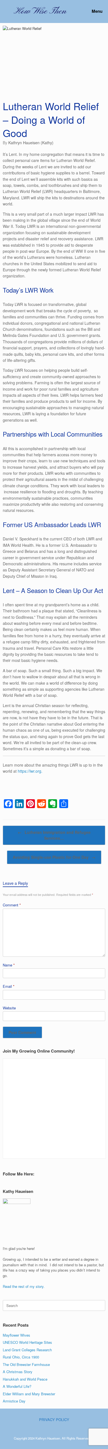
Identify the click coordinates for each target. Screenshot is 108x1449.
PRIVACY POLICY (54, 1419)
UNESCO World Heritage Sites (27, 1342)
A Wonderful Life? (17, 1386)
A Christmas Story (17, 1371)
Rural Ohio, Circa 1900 (21, 1357)
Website (9, 1007)
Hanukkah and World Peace (25, 1379)
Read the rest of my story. (24, 1286)
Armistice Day (14, 1401)
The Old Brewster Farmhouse (26, 1364)
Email (8, 986)
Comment (12, 904)
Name (9, 965)
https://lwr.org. (30, 771)
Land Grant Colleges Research (27, 1349)
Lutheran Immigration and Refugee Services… (54, 835)
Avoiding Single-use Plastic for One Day (54, 857)
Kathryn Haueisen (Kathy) (30, 142)
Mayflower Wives (16, 1335)
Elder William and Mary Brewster (29, 1393)
